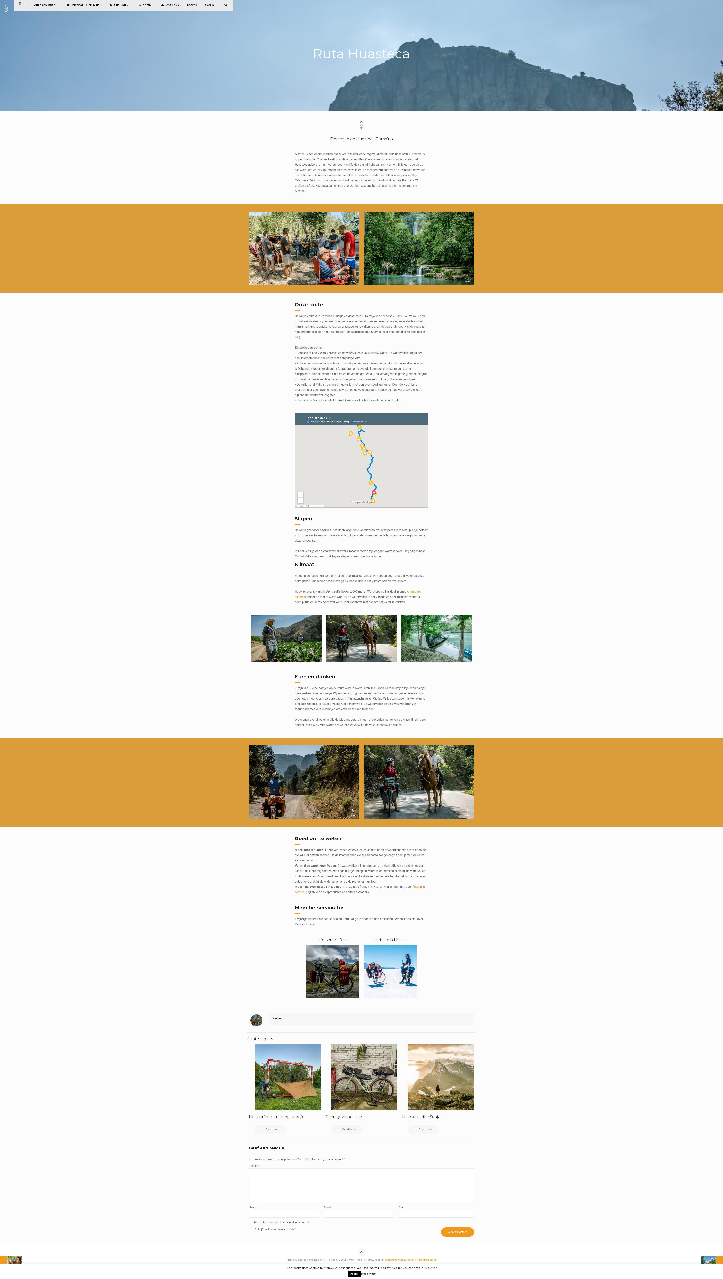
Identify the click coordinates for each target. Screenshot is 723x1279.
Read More (368, 1273)
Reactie (254, 1166)
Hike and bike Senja (421, 1116)
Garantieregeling (427, 1259)
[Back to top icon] (361, 1252)
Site (401, 1207)
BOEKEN (192, 5)
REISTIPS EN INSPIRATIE (85, 5)
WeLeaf (277, 1018)
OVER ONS (172, 5)
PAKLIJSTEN (121, 5)
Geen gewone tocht (345, 1116)
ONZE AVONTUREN (45, 5)
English (210, 5)
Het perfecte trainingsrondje (276, 1116)
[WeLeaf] (6, 8)
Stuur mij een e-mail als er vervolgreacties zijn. (282, 1222)
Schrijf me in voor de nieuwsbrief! (275, 1229)
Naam (253, 1207)
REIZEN (147, 5)
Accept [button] (354, 1273)
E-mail (329, 1207)
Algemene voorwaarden (399, 1259)
